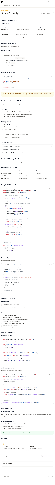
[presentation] (27, 388)
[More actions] (53, 2)
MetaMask (10, 53)
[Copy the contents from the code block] (49, 76)
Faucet (18, 68)
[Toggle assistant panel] (51, 1)
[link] (14, 446)
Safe (26, 104)
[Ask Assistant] (52, 76)
